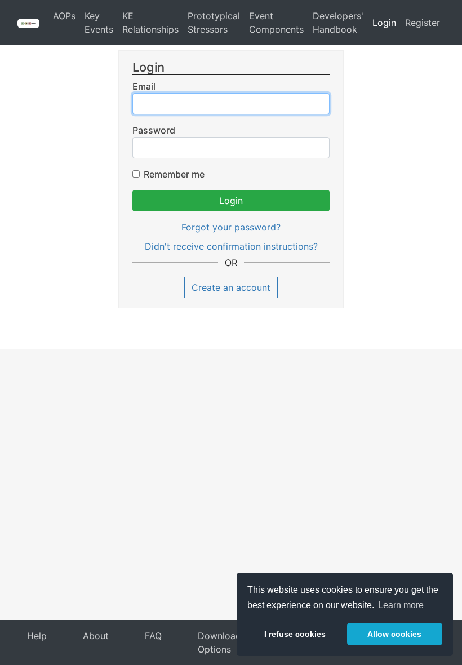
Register (422, 22)
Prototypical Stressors (214, 22)
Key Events (99, 22)
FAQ (153, 635)
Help (37, 635)
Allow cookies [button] (394, 634)
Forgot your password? (231, 227)
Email (144, 86)
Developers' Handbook (338, 22)
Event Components (276, 22)
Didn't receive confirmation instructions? (231, 246)
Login (384, 22)
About (96, 635)
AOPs (64, 15)
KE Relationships (150, 22)
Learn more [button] (401, 605)
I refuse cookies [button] (295, 634)
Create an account (231, 287)
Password (153, 130)
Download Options (219, 642)
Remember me (174, 174)
